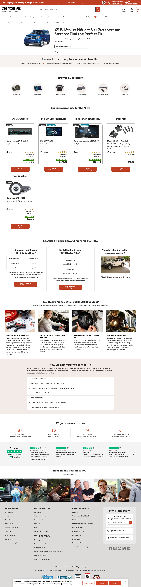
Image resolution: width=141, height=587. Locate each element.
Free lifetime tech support (112, 63)
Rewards (7, 520)
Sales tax (57, 567)
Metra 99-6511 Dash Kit (70, 273)
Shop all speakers (25, 284)
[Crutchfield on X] (124, 548)
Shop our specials (10, 535)
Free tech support (78, 531)
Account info (9, 516)
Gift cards (8, 539)
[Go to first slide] (82, 2)
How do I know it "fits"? (38, 379)
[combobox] (69, 9)
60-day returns (70, 2)
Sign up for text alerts (118, 531)
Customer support (40, 516)
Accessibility (75, 567)
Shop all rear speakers (20, 226)
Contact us (37, 512)
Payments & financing (12, 527)
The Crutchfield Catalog (80, 547)
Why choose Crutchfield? (80, 516)
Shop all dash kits (121, 169)
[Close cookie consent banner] (126, 581)
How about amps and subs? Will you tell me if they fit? (48, 402)
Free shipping (23, 3)
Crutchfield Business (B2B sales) (82, 524)
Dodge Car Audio (22, 23)
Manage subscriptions (12, 543)
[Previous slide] (58, 2)
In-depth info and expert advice (31, 63)
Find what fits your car (8, 23)
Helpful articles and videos (81, 543)
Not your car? (59, 52)
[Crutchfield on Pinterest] (119, 548)
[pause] (85, 3)
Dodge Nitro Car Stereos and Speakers (41, 23)
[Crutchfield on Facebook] (110, 548)
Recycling (8, 531)
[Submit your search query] (97, 9)
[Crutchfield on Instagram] (115, 548)
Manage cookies (39, 548)
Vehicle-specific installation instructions (58, 63)
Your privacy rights (40, 544)
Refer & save (9, 524)
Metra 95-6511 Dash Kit (70, 264)
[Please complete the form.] (130, 522)
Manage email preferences (42, 559)
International (38, 520)
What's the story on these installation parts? (45, 407)
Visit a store (38, 527)
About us (75, 512)
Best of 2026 (51, 125)
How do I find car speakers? (40, 393)
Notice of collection (40, 555)
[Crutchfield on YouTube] (129, 548)
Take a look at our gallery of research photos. (115, 277)
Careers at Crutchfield (41, 531)
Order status (9, 512)
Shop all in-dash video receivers (53, 169)
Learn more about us (70, 474)
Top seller (9, 125)
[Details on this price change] (32, 156)
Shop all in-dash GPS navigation (87, 169)
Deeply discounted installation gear (87, 63)
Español (37, 524)
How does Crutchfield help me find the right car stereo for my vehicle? (53, 388)
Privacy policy (38, 540)
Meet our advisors (78, 520)
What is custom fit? (37, 398)
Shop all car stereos (20, 169)
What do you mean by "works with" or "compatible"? (48, 383)
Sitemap (84, 567)
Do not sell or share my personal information (48, 551)
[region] (70, 490)
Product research (77, 527)
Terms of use (66, 567)
